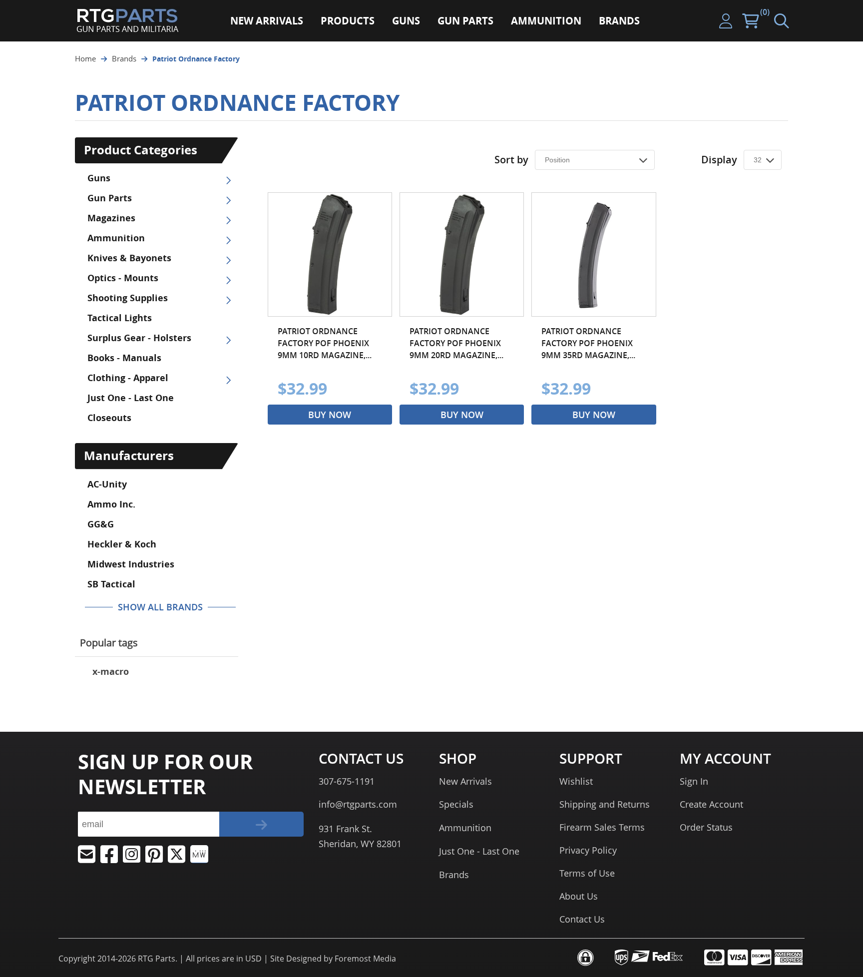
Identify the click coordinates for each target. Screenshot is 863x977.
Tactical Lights (119, 318)
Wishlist (576, 781)
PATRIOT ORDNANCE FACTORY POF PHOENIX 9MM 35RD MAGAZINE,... (588, 343)
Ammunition (116, 238)
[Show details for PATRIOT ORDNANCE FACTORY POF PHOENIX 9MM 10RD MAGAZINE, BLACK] (330, 254)
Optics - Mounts (122, 278)
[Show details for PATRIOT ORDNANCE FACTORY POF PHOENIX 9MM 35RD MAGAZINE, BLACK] (593, 254)
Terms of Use (587, 873)
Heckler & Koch (121, 544)
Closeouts (109, 418)
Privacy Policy (588, 850)
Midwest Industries (130, 564)
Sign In (694, 781)
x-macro (110, 671)
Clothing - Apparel (127, 378)
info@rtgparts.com (358, 804)
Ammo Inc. (111, 504)
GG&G (100, 524)
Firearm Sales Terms (602, 827)
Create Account (711, 804)
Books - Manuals (124, 358)
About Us (578, 896)
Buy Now (329, 415)
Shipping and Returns (604, 804)
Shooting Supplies (127, 298)
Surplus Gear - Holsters (139, 338)
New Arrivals (465, 781)
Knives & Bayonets (129, 258)
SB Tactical (111, 584)
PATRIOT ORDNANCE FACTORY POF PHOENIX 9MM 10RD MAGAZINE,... (325, 343)
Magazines (111, 218)
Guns (98, 178)
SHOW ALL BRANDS (160, 607)
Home (85, 58)
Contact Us (582, 919)
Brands (124, 58)
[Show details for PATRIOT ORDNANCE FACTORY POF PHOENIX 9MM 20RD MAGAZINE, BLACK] (461, 254)
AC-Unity (107, 484)
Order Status (706, 827)
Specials (456, 804)
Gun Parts (109, 198)
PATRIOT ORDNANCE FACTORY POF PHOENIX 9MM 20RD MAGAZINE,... (456, 343)
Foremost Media (365, 958)
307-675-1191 (347, 781)
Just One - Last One (130, 398)
